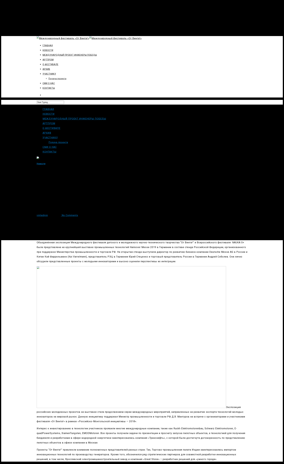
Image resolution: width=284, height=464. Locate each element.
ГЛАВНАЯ (48, 109)
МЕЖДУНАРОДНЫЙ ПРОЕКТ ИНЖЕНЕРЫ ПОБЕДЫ (74, 118)
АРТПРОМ (49, 123)
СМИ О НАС (50, 147)
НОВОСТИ (49, 114)
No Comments (69, 215)
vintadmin (42, 215)
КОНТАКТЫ (50, 151)
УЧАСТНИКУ (50, 137)
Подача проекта (58, 142)
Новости (41, 163)
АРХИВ (47, 132)
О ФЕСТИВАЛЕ (51, 128)
